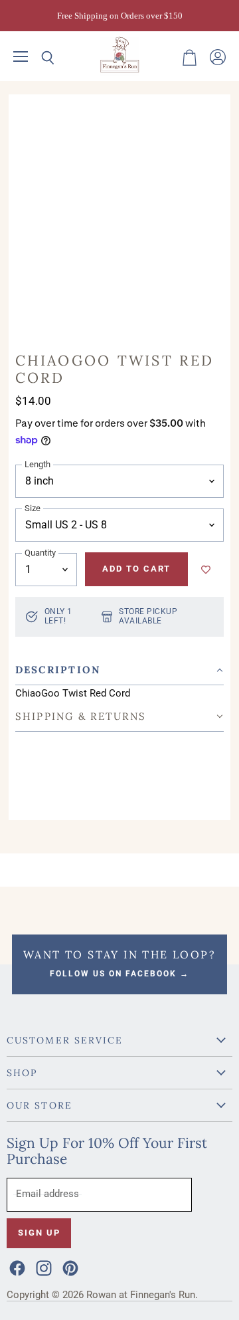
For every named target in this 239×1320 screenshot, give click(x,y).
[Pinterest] (69, 1267)
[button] (119, 670)
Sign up (39, 1233)
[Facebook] (16, 1267)
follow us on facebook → (119, 973)
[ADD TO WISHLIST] (206, 569)
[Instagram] (42, 1267)
